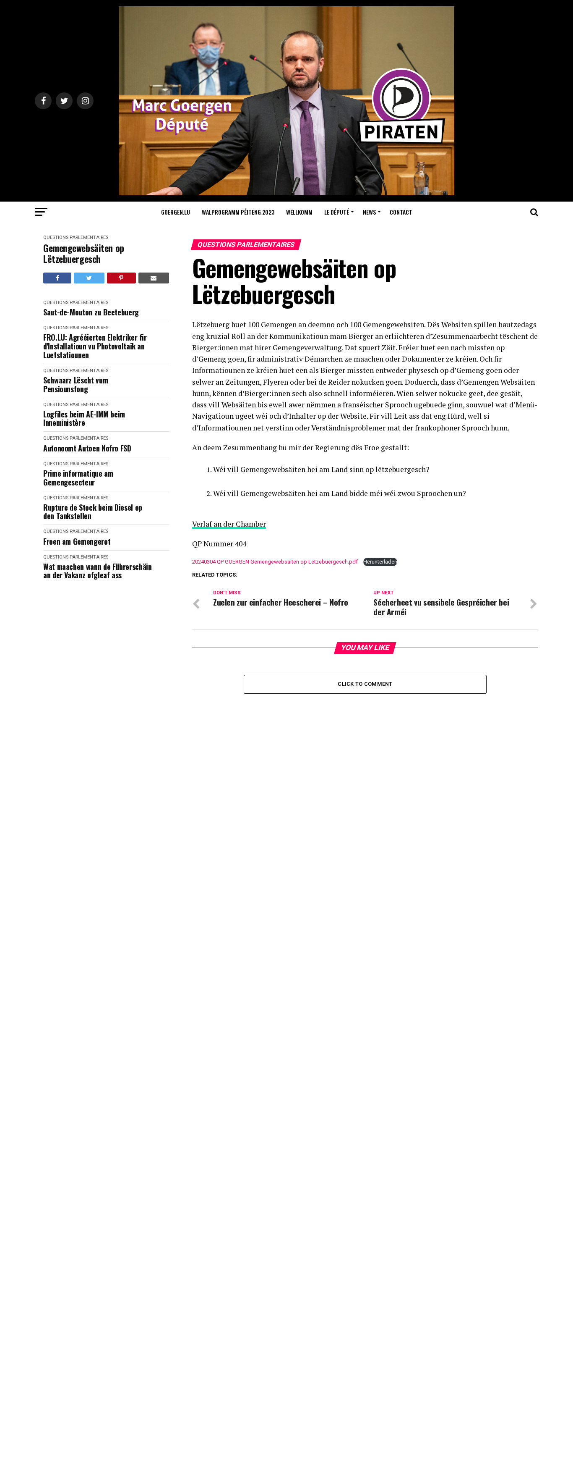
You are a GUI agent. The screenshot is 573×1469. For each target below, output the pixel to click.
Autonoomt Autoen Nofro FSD (87, 448)
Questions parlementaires (75, 237)
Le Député (336, 211)
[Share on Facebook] (57, 278)
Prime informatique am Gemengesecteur (78, 477)
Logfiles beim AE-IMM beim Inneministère (84, 418)
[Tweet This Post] (89, 278)
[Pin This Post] (121, 278)
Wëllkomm (299, 211)
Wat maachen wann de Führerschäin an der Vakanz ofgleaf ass (97, 571)
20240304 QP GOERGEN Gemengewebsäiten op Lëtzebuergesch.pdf (275, 562)
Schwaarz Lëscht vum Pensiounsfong (75, 384)
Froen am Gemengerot (76, 541)
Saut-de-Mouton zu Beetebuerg (91, 312)
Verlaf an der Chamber (229, 524)
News (369, 211)
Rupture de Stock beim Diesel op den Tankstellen (92, 511)
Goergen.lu (175, 211)
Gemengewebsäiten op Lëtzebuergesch (83, 253)
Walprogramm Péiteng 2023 (238, 211)
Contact (401, 211)
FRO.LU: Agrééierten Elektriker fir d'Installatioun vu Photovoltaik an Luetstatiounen (95, 346)
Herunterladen (380, 562)
